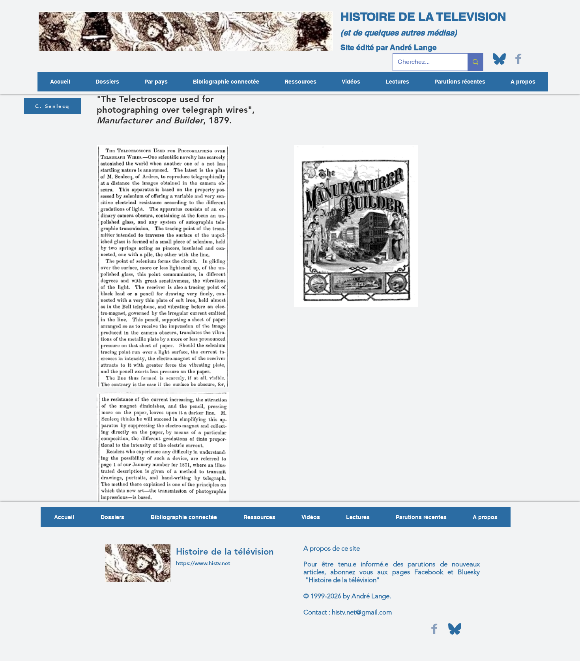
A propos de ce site (331, 548)
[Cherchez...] (475, 62)
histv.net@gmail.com (362, 612)
